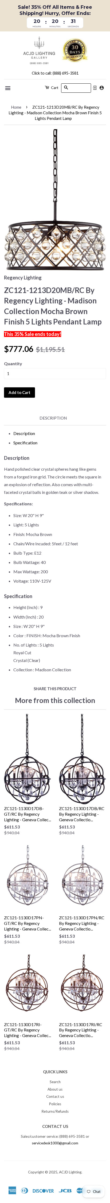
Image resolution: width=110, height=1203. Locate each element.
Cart (54, 87)
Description (53, 418)
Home (16, 107)
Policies (55, 1104)
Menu (8, 88)
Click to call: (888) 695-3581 (55, 73)
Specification (25, 442)
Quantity (13, 363)
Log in (95, 88)
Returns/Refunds (55, 1111)
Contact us (55, 1096)
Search (55, 1082)
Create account (101, 88)
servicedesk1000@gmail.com (55, 1143)
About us (55, 1089)
